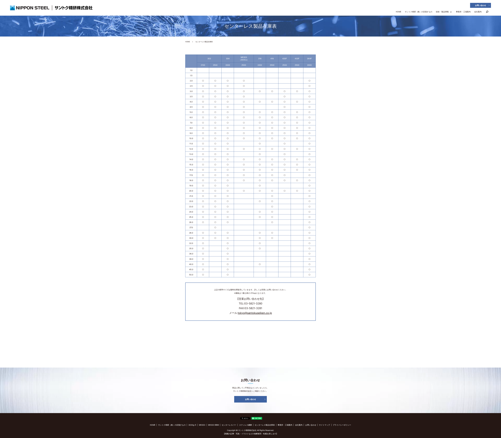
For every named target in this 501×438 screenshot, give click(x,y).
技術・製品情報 (442, 12)
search (487, 12)
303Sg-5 (192, 425)
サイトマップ (324, 425)
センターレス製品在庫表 (265, 425)
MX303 (202, 425)
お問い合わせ (480, 5)
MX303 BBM (213, 425)
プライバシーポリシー (342, 425)
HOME (398, 12)
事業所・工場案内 (463, 12)
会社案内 (478, 12)
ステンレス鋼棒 (245, 425)
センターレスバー (229, 425)
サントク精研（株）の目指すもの (418, 12)
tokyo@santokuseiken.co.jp (255, 312)
